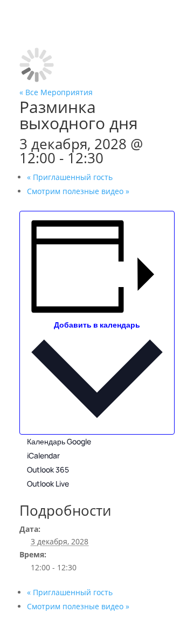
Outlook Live (48, 483)
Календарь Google (59, 441)
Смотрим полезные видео (78, 191)
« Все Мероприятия (56, 92)
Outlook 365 (48, 469)
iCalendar (43, 455)
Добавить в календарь (97, 324)
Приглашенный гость (70, 177)
